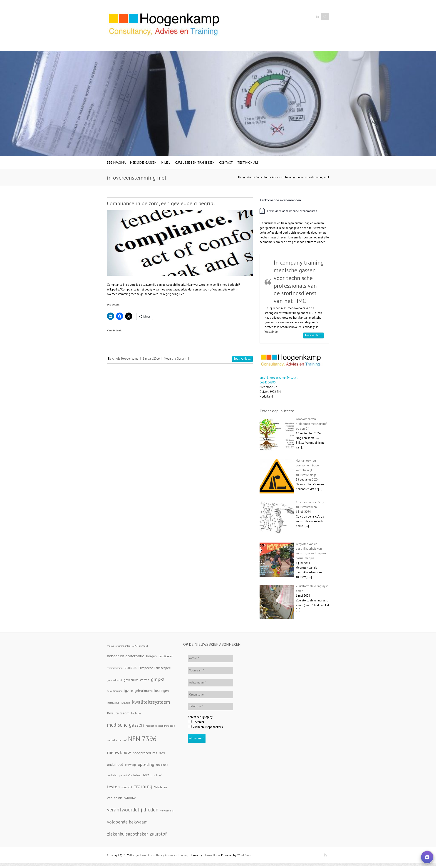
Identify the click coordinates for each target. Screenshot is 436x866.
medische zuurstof (116, 740)
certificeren (166, 656)
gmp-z (157, 679)
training (143, 786)
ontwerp (130, 765)
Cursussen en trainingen (195, 162)
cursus (130, 667)
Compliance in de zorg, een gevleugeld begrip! (161, 203)
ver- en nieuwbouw (121, 798)
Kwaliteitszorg (118, 713)
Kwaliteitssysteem (151, 702)
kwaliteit (125, 702)
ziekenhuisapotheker (127, 834)
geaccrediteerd (114, 680)
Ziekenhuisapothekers (207, 727)
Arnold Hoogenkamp (125, 358)
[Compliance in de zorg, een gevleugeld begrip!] (180, 242)
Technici (198, 722)
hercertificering (115, 691)
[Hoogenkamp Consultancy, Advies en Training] (163, 25)
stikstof (157, 775)
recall (147, 775)
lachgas (136, 713)
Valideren (160, 787)
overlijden (112, 775)
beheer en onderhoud (125, 655)
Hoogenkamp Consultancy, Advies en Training (266, 177)
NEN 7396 (142, 738)
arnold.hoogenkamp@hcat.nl (278, 378)
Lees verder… (314, 335)
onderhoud (115, 764)
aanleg (110, 646)
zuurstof (158, 834)
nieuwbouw (119, 752)
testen (113, 786)
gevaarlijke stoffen (136, 680)
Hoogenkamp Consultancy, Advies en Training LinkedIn (317, 16)
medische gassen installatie (160, 725)
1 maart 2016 (151, 358)
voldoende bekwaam (127, 822)
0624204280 (267, 382)
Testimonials (248, 162)
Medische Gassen (143, 162)
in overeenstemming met (313, 177)
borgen (151, 656)
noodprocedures (145, 753)
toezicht (126, 787)
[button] (427, 857)
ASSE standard (140, 646)
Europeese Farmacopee (155, 668)
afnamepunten (123, 646)
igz (126, 690)
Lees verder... (242, 358)
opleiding (146, 764)
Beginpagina (116, 162)
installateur (113, 702)
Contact (226, 162)
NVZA (162, 753)
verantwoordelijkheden (133, 809)
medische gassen (125, 724)
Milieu (166, 162)
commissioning (115, 668)
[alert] (294, 211)
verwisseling (166, 810)
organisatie (162, 764)
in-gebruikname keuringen (150, 690)
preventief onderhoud (130, 775)
